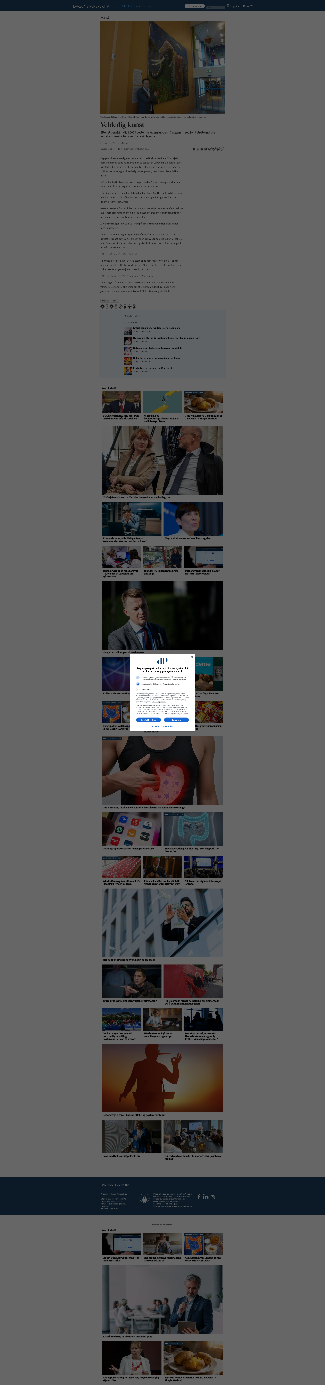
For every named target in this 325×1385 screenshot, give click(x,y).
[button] (162, 689)
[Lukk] (191, 657)
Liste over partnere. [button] (159, 702)
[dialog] (162, 692)
